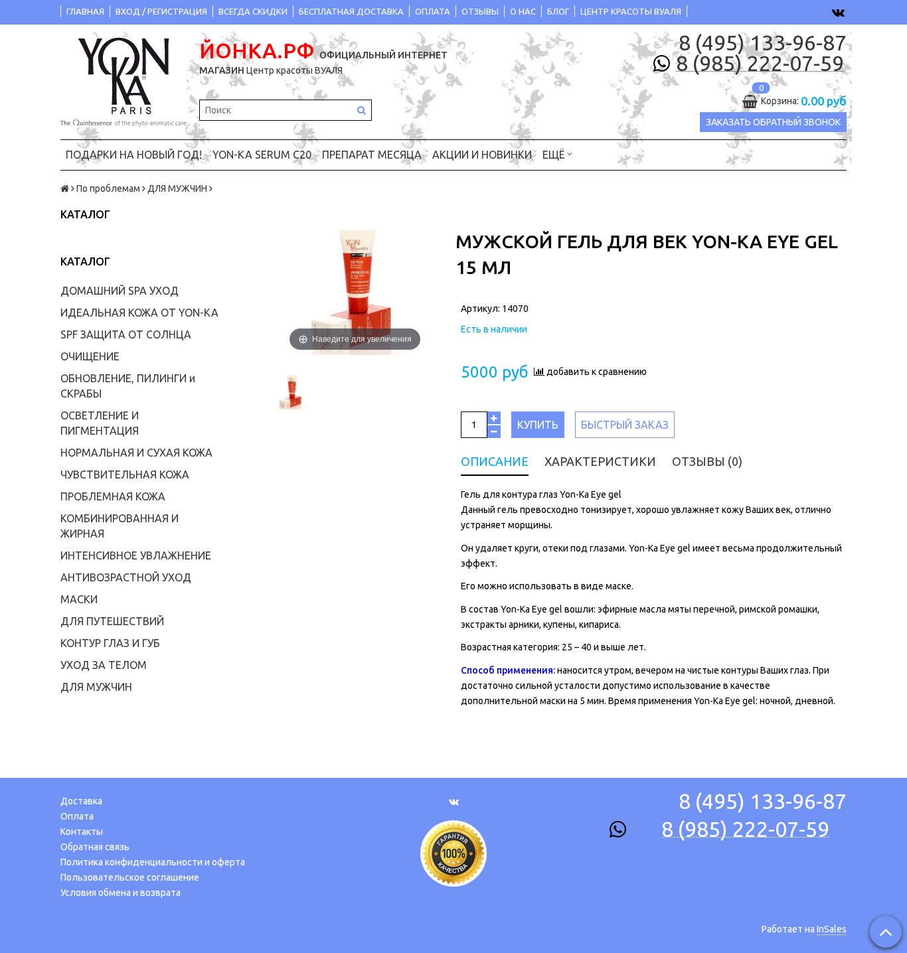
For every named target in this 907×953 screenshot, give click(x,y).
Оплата (77, 816)
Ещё (553, 155)
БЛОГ (558, 11)
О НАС (523, 11)
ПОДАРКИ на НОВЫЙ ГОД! (134, 155)
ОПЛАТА (432, 11)
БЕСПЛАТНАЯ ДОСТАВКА (351, 11)
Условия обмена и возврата (120, 892)
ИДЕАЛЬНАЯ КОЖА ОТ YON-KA (139, 313)
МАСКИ (79, 599)
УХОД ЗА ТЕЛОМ (103, 665)
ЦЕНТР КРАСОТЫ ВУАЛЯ (630, 11)
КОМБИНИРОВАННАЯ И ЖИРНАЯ (119, 526)
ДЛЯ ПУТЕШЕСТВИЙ (112, 621)
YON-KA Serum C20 (261, 155)
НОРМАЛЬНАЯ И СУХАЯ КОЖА (136, 453)
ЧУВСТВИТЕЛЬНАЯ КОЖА (124, 474)
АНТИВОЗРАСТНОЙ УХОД (125, 577)
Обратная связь (94, 847)
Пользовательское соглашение (129, 877)
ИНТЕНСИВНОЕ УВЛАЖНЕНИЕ (135, 555)
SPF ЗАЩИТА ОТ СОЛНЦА (125, 334)
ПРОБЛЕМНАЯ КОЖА (112, 496)
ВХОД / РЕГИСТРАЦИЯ (161, 11)
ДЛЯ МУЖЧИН (177, 188)
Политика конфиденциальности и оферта (152, 862)
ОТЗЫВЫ (480, 11)
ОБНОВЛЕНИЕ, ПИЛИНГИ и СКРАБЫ (127, 386)
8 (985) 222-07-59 (760, 64)
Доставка (81, 801)
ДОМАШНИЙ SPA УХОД (119, 291)
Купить (537, 425)
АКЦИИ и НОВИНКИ (482, 155)
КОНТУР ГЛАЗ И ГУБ (110, 643)
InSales (832, 929)
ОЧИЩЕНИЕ (90, 356)
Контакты (81, 831)
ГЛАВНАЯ (85, 11)
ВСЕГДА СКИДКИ (253, 11)
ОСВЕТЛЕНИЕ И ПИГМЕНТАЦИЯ (99, 423)
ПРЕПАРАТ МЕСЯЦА (372, 155)
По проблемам (108, 188)
